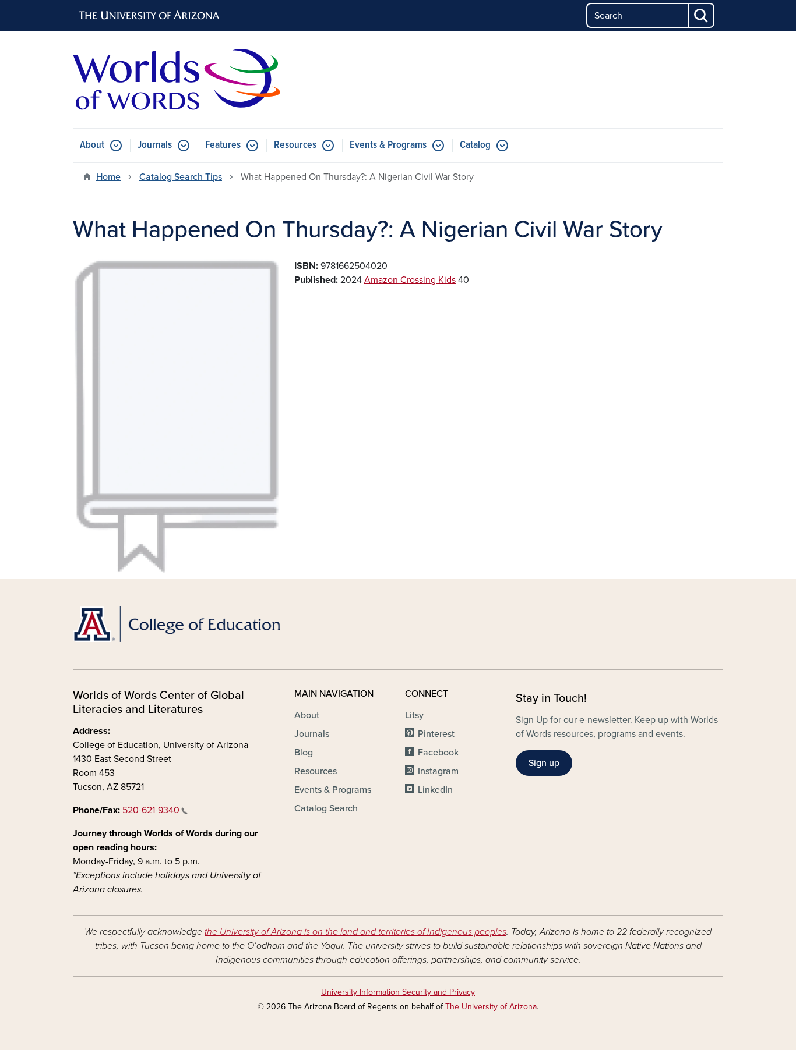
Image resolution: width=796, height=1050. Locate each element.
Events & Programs (388, 145)
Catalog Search (326, 808)
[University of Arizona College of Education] (176, 624)
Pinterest (436, 734)
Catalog (475, 145)
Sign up (544, 763)
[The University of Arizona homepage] (150, 15)
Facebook (438, 752)
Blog (303, 752)
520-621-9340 (150, 810)
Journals (155, 145)
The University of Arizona (491, 1007)
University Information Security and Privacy (398, 992)
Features (223, 145)
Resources (295, 145)
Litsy (414, 715)
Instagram (438, 771)
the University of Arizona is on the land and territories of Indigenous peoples (355, 932)
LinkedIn (435, 790)
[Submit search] (701, 15)
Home (108, 177)
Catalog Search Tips (180, 177)
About (92, 145)
